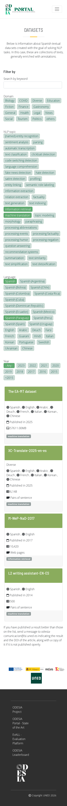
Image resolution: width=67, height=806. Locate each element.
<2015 (9, 378)
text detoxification (44, 264)
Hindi (37, 336)
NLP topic (10, 132)
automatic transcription (19, 148)
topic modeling (44, 215)
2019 (8, 372)
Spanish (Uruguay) (40, 324)
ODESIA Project (17, 709)
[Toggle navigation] (57, 9)
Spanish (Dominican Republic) (24, 306)
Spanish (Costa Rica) (47, 293)
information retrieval (18, 209)
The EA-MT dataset (22, 391)
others (50, 119)
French (9, 336)
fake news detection (18, 173)
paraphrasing (33, 221)
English (9, 330)
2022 (32, 366)
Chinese (27, 348)
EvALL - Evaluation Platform (19, 739)
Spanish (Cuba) (14, 300)
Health (24, 113)
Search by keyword (16, 79)
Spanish (10, 281)
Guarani (24, 336)
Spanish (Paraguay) (17, 318)
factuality (38, 197)
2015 (54, 372)
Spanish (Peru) (43, 318)
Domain (8, 96)
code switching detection (21, 160)
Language (10, 277)
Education (53, 101)
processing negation (45, 240)
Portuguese (26, 342)
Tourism (23, 119)
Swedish (43, 342)
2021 (44, 366)
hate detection (45, 173)
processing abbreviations (21, 227)
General (10, 113)
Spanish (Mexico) (43, 312)
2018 (20, 372)
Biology (9, 101)
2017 (31, 372)
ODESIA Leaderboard (21, 752)
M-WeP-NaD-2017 (21, 518)
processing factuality (46, 234)
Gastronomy (41, 107)
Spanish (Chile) (40, 287)
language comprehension (21, 167)
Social (9, 119)
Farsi (48, 330)
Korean (9, 342)
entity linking (13, 185)
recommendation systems (21, 252)
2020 (55, 366)
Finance (23, 107)
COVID (23, 101)
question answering (17, 246)
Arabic (23, 330)
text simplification (16, 264)
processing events (16, 234)
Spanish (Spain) (14, 324)
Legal (37, 113)
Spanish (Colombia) (17, 293)
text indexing (37, 203)
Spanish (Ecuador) (16, 312)
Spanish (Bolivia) (15, 287)
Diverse (37, 101)
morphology (12, 221)
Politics (37, 119)
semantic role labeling (40, 185)
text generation (14, 203)
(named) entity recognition (21, 136)
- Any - (9, 366)
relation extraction (16, 197)
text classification (16, 154)
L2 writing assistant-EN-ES (28, 573)
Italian (49, 336)
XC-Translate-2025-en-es (27, 450)
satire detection (15, 179)
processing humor (16, 240)
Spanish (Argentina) (32, 281)
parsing (38, 142)
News (49, 113)
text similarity (37, 258)
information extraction (19, 191)
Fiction (9, 107)
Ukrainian (11, 348)
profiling (35, 179)
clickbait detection (43, 154)
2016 (42, 372)
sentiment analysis (16, 142)
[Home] (21, 9)
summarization (14, 258)
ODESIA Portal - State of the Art (21, 723)
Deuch (36, 330)
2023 (21, 366)
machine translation (17, 215)
